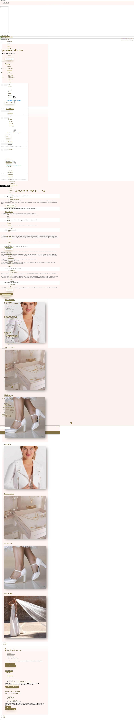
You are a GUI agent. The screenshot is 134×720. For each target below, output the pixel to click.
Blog (4, 716)
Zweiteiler (9, 141)
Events (4, 717)
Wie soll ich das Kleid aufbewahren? (12, 268)
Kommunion (5, 643)
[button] (30, 196)
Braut (5, 302)
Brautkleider (9, 37)
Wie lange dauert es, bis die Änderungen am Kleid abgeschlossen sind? (20, 220)
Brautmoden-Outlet (12, 691)
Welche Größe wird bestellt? (10, 230)
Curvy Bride (7, 303)
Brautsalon (9, 649)
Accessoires (5, 297)
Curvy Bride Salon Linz (13, 650)
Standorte (4, 644)
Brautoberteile (10, 300)
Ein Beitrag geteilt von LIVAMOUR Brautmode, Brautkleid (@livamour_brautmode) (14, 114)
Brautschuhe (9, 395)
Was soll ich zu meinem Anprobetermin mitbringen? (16, 246)
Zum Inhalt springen (3, 0)
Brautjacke (7, 444)
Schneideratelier (9, 317)
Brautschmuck (10, 347)
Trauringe (4, 642)
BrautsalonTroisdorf (9, 671)
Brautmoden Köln (34, 383)
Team (4, 715)
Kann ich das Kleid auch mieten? (11, 282)
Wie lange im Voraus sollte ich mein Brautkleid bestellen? (17, 196)
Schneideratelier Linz (12, 693)
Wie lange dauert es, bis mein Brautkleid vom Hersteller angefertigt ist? (20, 208)
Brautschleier (8, 593)
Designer (8, 64)
